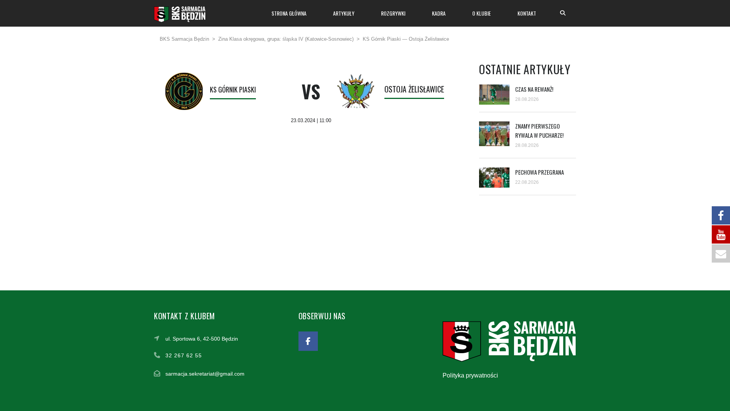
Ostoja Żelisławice (414, 89)
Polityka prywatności (470, 375)
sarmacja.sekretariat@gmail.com (204, 374)
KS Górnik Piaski (233, 89)
